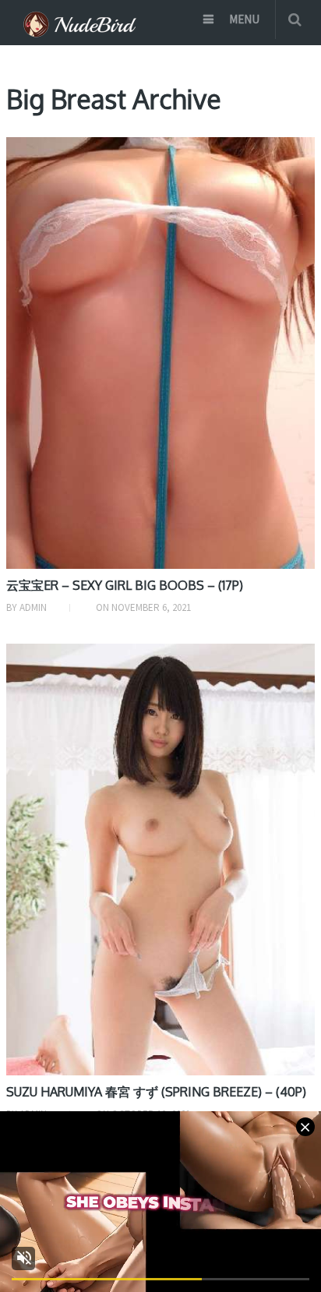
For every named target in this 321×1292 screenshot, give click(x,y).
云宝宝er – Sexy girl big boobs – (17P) (124, 585)
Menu (244, 19)
